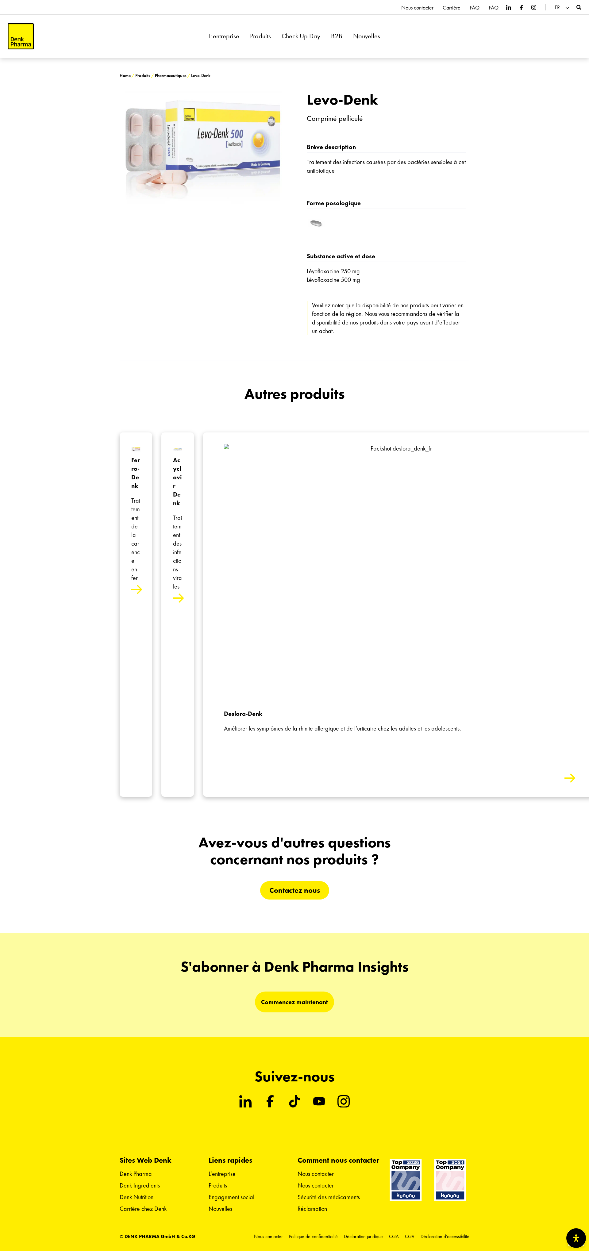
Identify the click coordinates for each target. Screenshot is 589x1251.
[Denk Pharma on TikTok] (294, 1101)
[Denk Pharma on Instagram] (533, 7)
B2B (336, 36)
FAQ (474, 7)
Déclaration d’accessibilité (445, 1236)
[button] (563, 7)
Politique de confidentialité (313, 1236)
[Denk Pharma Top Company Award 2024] (406, 1180)
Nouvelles (366, 36)
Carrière (451, 7)
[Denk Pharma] (21, 36)
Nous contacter (417, 7)
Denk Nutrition (136, 1197)
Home (125, 75)
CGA (394, 1236)
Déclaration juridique (363, 1236)
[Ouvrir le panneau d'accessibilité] (576, 1238)
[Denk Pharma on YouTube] (319, 1101)
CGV (409, 1236)
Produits (260, 36)
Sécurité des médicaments (329, 1197)
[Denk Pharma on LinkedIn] (508, 7)
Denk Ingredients (140, 1185)
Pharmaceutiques (171, 75)
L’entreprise (224, 36)
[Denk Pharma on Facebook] (521, 7)
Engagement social (231, 1197)
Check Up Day (301, 36)
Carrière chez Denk (143, 1208)
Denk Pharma (136, 1173)
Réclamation (312, 1208)
